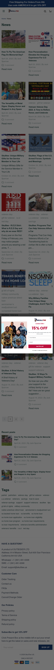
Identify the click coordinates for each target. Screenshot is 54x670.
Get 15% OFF (40, 346)
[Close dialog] (51, 318)
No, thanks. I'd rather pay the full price (40, 350)
